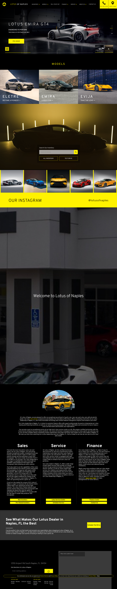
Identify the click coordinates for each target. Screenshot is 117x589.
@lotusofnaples (98, 200)
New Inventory (22, 500)
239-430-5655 (14, 579)
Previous (100, 49)
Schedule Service (58, 503)
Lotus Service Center (58, 500)
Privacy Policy (54, 576)
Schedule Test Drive (94, 525)
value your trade (90, 478)
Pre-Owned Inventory (22, 503)
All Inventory (48, 158)
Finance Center (94, 500)
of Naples (19, 4)
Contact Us (94, 503)
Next (109, 49)
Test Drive (68, 158)
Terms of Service (44, 576)
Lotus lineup (33, 419)
